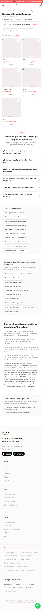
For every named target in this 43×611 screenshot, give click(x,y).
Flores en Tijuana (22, 566)
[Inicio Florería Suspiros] (21, 5)
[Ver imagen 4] (33, 56)
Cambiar (35, 24)
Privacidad (7, 526)
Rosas (6, 470)
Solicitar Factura (9, 501)
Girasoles (7, 473)
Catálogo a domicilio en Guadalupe (15, 213)
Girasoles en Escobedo (12, 307)
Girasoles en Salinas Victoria (13, 282)
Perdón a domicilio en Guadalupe (15, 250)
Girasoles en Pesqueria (12, 278)
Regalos (6, 477)
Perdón (20, 587)
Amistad (31, 584)
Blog (5, 536)
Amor (25, 584)
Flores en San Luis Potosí (12, 570)
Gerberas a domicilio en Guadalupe (16, 221)
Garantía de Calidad (10, 505)
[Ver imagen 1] (10, 56)
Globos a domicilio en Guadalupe (15, 233)
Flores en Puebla (25, 556)
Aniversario (17, 584)
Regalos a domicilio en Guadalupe (15, 225)
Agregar (12, 64)
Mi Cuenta (7, 533)
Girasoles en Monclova (12, 311)
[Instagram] (3, 449)
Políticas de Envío (10, 522)
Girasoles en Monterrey (28, 274)
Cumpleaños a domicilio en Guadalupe (17, 242)
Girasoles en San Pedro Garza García (16, 290)
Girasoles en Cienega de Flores (14, 303)
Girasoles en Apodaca (12, 298)
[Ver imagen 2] (31, 56)
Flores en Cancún (28, 570)
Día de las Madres (10, 587)
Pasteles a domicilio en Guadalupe (15, 237)
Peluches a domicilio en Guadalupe (15, 229)
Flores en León (22, 563)
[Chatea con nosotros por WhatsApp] (38, 606)
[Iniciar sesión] (35, 6)
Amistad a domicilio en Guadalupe (15, 246)
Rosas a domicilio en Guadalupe (14, 217)
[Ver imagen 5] (34, 56)
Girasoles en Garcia (29, 307)
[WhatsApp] (12, 449)
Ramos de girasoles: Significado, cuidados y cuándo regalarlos (19, 408)
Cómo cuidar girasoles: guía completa (17, 412)
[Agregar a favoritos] (18, 40)
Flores (6, 466)
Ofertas (6, 480)
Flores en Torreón (9, 563)
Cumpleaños (8, 584)
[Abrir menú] (3, 6)
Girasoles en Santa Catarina (13, 294)
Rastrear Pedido (9, 498)
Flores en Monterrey (10, 552)
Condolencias (28, 587)
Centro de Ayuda (9, 494)
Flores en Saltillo (24, 559)
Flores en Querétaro (10, 559)
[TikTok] (9, 449)
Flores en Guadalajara (11, 556)
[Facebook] (6, 449)
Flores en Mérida (9, 566)
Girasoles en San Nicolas (12, 286)
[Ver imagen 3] (12, 56)
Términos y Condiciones (12, 529)
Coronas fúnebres (10, 591)
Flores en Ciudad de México (28, 552)
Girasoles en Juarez (11, 274)
